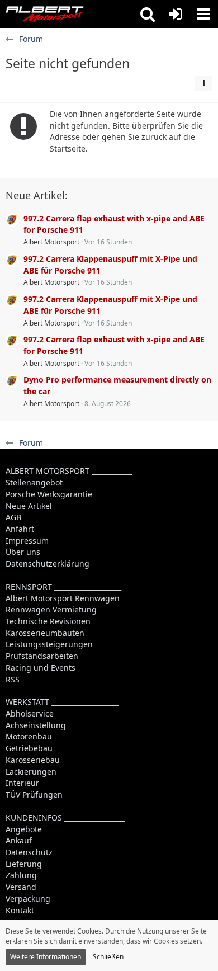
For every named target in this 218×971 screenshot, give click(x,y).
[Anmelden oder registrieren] (175, 14)
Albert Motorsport (51, 242)
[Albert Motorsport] (44, 14)
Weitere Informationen (45, 956)
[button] (147, 14)
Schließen (108, 956)
